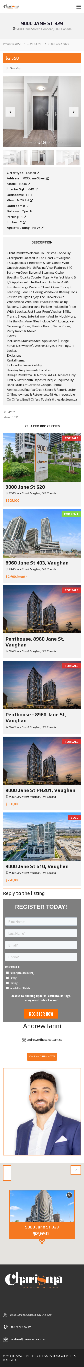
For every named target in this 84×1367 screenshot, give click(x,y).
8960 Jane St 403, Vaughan (37, 563)
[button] (73, 112)
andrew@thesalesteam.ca (44, 1039)
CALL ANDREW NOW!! (42, 1056)
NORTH (23, 200)
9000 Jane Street (34, 178)
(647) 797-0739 (21, 1326)
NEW (36, 227)
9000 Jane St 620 (25, 487)
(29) (12, 44)
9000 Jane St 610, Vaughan (37, 866)
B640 (23, 184)
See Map (15, 68)
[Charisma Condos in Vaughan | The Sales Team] (10, 6)
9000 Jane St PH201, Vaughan (40, 790)
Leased (31, 173)
